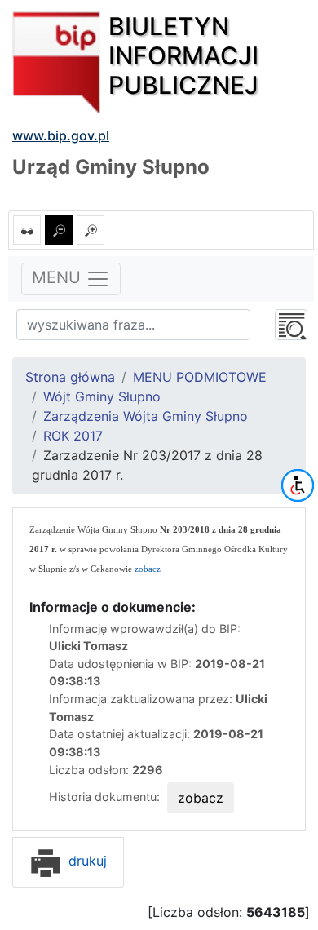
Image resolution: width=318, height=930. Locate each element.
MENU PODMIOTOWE (200, 377)
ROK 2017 (73, 435)
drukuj (85, 860)
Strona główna (70, 377)
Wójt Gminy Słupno (102, 396)
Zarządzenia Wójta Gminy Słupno (145, 416)
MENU (59, 277)
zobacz (148, 569)
